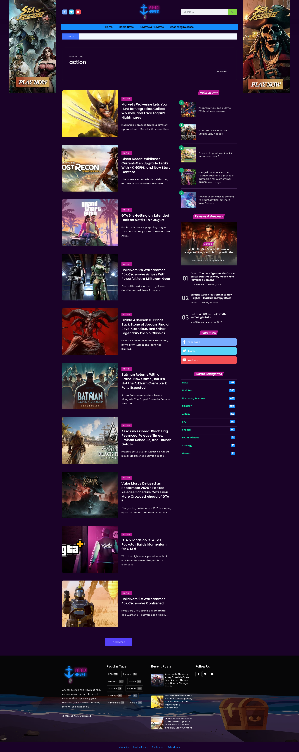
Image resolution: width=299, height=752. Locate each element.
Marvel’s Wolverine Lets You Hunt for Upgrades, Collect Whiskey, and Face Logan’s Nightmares (144, 111)
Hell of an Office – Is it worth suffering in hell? (208, 315)
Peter (194, 302)
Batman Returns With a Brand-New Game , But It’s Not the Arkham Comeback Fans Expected (144, 381)
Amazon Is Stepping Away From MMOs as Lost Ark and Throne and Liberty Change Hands (177, 680)
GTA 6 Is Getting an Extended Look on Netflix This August (145, 217)
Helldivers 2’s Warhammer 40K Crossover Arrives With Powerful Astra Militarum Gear (146, 274)
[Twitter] (71, 11)
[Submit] (232, 12)
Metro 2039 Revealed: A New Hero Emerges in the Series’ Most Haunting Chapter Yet (219, 36)
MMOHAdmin (199, 260)
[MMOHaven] (149, 11)
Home (109, 27)
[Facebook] (64, 11)
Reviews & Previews (152, 27)
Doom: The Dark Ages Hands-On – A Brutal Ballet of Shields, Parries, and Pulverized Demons (213, 276)
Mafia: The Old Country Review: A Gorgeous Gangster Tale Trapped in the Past (208, 252)
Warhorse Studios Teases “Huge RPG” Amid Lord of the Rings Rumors (124, 36)
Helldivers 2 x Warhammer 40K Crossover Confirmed (143, 601)
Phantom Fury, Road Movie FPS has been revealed (215, 109)
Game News (126, 27)
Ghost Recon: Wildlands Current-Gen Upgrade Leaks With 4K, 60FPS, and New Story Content (145, 165)
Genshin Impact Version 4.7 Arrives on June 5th (215, 154)
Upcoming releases (182, 27)
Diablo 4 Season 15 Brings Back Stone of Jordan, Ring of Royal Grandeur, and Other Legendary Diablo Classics (145, 326)
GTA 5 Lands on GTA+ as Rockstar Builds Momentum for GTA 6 (143, 544)
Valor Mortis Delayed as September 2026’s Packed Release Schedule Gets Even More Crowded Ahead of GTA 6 (145, 492)
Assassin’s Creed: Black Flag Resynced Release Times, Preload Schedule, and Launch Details (146, 437)
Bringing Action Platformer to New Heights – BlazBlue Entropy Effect (212, 296)
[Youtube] (78, 11)
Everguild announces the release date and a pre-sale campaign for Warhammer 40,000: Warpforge (216, 177)
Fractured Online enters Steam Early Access (213, 132)
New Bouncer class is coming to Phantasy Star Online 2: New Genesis (216, 200)
